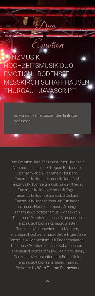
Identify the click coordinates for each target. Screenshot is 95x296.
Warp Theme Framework (58, 268)
